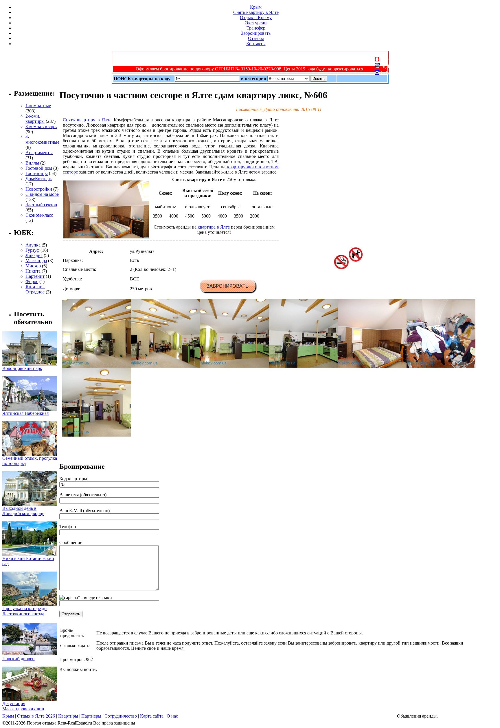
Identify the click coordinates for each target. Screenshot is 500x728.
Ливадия (34, 255)
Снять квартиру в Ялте (256, 12)
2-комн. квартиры (35, 119)
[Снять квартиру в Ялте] (96, 366)
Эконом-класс (39, 215)
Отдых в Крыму (256, 17)
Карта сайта (151, 716)
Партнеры (91, 716)
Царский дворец (18, 658)
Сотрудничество (120, 716)
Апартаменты (39, 152)
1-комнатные (38, 105)
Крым (256, 7)
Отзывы (256, 38)
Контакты (256, 43)
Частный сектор (41, 204)
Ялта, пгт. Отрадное (35, 289)
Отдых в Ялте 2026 (36, 716)
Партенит (35, 276)
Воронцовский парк (22, 368)
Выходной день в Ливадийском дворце (23, 511)
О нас (172, 716)
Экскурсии (256, 22)
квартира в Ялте (214, 227)
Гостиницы (36, 173)
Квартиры (68, 716)
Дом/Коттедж (38, 178)
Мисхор (33, 265)
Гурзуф (32, 250)
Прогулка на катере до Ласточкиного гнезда (24, 611)
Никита (33, 271)
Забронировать (256, 33)
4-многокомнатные (42, 139)
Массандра (36, 260)
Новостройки (38, 189)
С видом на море (42, 194)
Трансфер (256, 27)
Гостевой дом (38, 168)
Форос (31, 281)
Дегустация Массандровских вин (23, 706)
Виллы (32, 162)
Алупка (33, 244)
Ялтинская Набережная (25, 413)
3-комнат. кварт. (41, 126)
